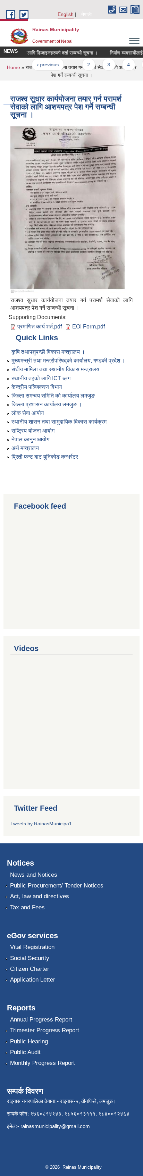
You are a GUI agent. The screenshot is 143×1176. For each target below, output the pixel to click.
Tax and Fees (27, 907)
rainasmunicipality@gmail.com (55, 1126)
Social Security (29, 958)
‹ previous (43, 64)
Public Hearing (29, 1041)
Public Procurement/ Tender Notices (56, 885)
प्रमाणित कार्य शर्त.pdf (39, 327)
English (66, 14)
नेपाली (86, 14)
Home (13, 67)
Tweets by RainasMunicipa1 (41, 823)
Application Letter (32, 979)
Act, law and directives (39, 896)
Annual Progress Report (41, 1019)
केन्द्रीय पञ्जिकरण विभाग (36, 387)
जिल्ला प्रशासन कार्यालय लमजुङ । (46, 404)
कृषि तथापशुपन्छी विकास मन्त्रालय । (48, 352)
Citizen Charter (29, 969)
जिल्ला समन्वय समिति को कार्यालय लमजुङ (53, 396)
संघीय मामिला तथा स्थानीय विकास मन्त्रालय (55, 369)
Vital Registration (32, 947)
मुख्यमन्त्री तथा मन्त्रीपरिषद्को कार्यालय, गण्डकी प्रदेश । (68, 361)
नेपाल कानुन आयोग (30, 439)
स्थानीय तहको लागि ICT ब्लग (40, 378)
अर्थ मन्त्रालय (25, 448)
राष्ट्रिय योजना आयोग (32, 431)
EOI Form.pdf (88, 327)
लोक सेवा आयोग (27, 413)
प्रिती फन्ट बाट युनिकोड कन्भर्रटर (44, 457)
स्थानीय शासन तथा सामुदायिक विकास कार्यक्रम (59, 422)
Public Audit (25, 1052)
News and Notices (33, 874)
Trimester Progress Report (44, 1030)
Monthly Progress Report (42, 1063)
